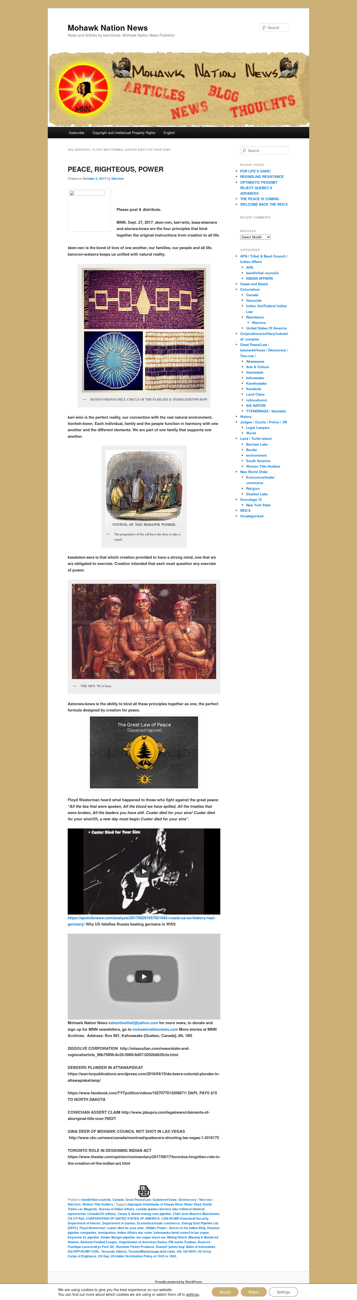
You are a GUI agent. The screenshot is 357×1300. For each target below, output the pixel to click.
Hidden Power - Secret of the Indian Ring (175, 1227)
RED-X (245, 510)
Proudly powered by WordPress (178, 1281)
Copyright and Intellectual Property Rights (124, 132)
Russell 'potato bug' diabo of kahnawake (185, 1246)
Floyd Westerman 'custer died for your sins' (111, 1227)
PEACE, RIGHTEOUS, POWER (116, 169)
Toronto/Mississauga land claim (151, 1251)
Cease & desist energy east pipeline (144, 1213)
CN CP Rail (76, 1218)
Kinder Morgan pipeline (118, 1237)
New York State (258, 504)
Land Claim (255, 394)
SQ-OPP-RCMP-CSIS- (84, 1251)
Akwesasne (255, 361)
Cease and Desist (254, 283)
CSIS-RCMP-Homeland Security (185, 1218)
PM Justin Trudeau (182, 1242)
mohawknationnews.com (155, 1029)
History (246, 416)
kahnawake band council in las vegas (181, 1232)
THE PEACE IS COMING (259, 198)
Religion (253, 488)
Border (251, 449)
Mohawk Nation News (108, 27)
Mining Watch (177, 1237)
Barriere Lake (257, 444)
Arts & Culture (257, 366)
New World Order (254, 471)
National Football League (98, 1242)
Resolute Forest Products (135, 1246)
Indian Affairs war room (134, 1232)
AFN (249, 267)
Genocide (254, 300)
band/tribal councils (96, 1199)
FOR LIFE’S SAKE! (255, 171)
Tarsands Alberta (114, 1251)
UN (179, 1251)
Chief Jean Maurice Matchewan (196, 1213)
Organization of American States (143, 1242)
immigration (107, 1232)
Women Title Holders (97, 1204)
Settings (283, 1292)
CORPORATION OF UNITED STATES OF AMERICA (123, 1218)
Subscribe (76, 132)
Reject (254, 1292)
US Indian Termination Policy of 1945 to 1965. (143, 1256)
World (251, 432)
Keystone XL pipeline (83, 1237)
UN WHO (189, 1251)
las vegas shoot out (150, 1237)
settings (192, 1294)
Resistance (255, 317)
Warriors (74, 1204)
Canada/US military (101, 1213)
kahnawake (255, 377)
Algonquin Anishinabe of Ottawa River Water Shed (164, 1204)
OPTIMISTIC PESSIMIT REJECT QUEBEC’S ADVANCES (259, 188)
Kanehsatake (256, 383)
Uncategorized (251, 515)
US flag (103, 1256)
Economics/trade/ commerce (158, 1223)
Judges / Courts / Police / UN (263, 421)
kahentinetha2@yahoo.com (132, 1023)
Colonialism (250, 289)
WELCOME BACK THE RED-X (264, 204)
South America (258, 460)
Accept (225, 1292)
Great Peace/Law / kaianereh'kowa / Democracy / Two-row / (169, 1199)
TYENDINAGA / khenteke (266, 410)
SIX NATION (256, 405)
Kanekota (253, 388)
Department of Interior (84, 1223)
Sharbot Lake (257, 493)
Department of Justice (118, 1223)
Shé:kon (117, 178)
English (169, 132)
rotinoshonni (256, 399)
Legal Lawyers (257, 427)
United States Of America (266, 328)
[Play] (144, 871)
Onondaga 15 (251, 499)
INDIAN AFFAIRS (259, 278)
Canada (118, 1199)
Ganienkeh (254, 372)
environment (256, 455)
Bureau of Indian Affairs (116, 1209)
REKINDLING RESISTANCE (262, 176)
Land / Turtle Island (256, 438)
